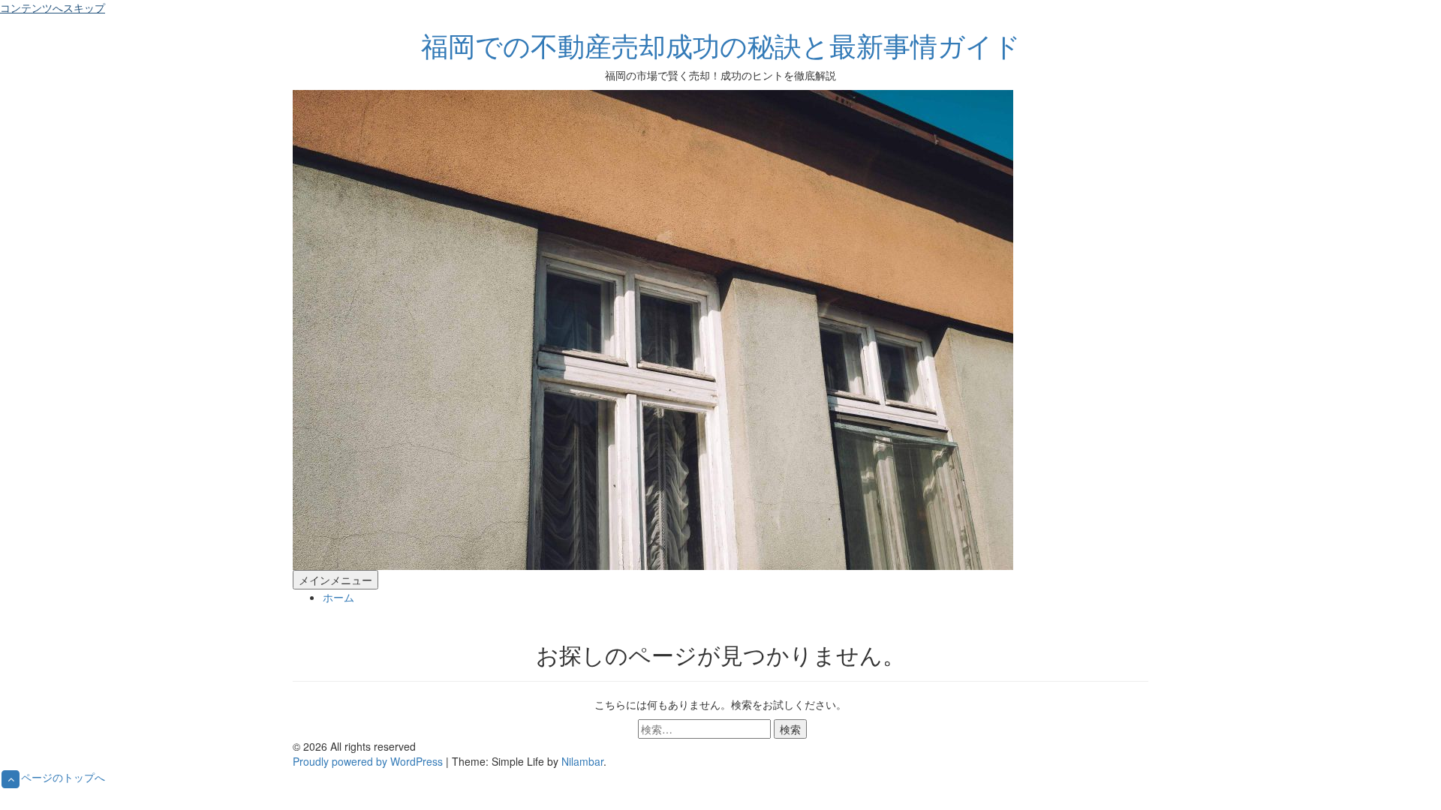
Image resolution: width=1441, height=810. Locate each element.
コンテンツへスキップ (52, 7)
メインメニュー (335, 579)
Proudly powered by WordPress (369, 761)
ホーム (338, 597)
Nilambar (582, 761)
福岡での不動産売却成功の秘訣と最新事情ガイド (721, 45)
